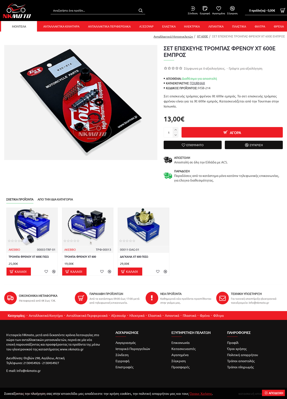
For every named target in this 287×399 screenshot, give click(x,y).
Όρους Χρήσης (201, 393)
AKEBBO (14, 249)
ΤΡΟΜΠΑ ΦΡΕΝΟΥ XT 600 (80, 256)
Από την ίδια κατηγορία (55, 199)
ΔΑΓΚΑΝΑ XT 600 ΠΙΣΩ (134, 256)
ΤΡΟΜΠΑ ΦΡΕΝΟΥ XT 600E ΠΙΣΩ (29, 256)
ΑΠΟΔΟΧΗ (276, 393)
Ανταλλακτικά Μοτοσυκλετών (173, 36)
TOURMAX (197, 83)
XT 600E (202, 36)
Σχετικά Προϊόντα (19, 199)
